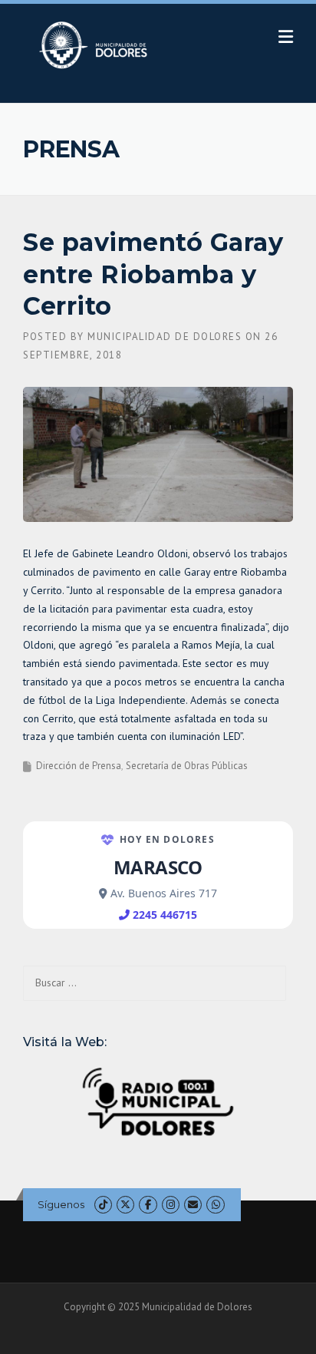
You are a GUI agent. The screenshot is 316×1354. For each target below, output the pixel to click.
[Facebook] (147, 1204)
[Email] (193, 1204)
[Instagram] (170, 1204)
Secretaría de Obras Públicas (187, 765)
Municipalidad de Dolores (164, 336)
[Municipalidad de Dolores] (96, 44)
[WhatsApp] (215, 1204)
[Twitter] (125, 1204)
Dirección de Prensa (78, 765)
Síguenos (61, 1204)
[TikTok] (103, 1204)
